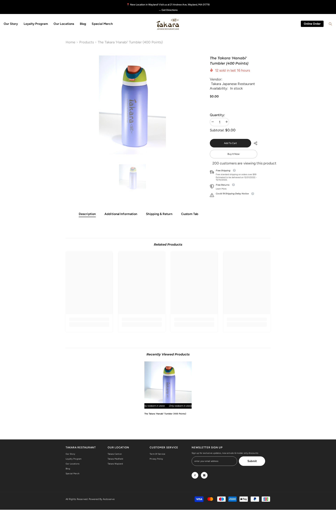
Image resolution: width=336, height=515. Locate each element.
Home (70, 42)
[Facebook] (195, 475)
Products (86, 42)
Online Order (312, 23)
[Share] (254, 143)
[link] (89, 319)
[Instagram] (204, 475)
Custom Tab (189, 214)
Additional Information (120, 214)
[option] (132, 104)
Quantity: (217, 115)
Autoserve (109, 499)
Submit (252, 461)
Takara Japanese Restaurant (233, 84)
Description (87, 214)
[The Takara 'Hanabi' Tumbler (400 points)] (168, 385)
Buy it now (233, 154)
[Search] (330, 24)
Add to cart (230, 143)
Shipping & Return (159, 214)
